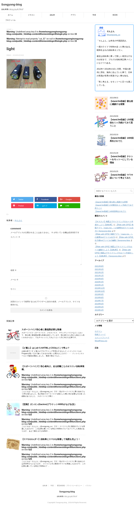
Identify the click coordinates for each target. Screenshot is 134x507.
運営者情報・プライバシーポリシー (69, 485)
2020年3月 (99, 282)
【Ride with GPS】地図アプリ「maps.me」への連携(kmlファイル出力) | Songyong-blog (114, 228)
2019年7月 (99, 301)
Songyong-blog (11, 4)
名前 (13, 270)
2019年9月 (99, 294)
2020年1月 (99, 285)
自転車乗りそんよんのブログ (67, 496)
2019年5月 (99, 307)
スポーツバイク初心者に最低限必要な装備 (41, 329)
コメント (15, 237)
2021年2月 (99, 272)
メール (14, 280)
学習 (94, 15)
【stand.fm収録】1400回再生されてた (122, 139)
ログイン (98, 331)
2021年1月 (99, 276)
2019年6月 (99, 304)
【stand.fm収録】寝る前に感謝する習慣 (121, 102)
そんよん (18, 220)
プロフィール (10, 20)
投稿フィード (100, 334)
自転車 (52, 15)
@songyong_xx (113, 35)
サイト (13, 289)
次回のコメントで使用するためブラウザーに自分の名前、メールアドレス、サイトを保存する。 (45, 303)
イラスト (31, 15)
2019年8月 (99, 297)
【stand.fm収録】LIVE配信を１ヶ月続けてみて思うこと (122, 122)
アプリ (73, 15)
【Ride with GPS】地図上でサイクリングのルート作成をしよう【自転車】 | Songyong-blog (114, 253)
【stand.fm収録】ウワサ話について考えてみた (121, 176)
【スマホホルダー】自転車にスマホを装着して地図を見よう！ (51, 439)
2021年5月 (99, 269)
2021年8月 (99, 266)
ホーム (10, 15)
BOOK (115, 15)
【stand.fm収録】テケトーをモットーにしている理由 (121, 159)
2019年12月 (100, 288)
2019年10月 (100, 291)
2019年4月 (99, 310)
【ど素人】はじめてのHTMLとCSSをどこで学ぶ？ (46, 348)
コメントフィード (102, 338)
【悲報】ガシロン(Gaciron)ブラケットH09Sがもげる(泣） (49, 404)
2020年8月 (99, 279)
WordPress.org (101, 341)
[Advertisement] (46, 118)
